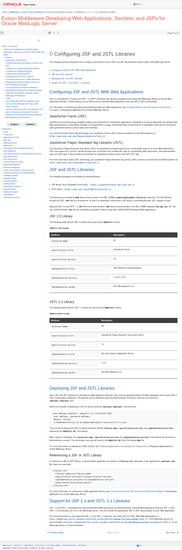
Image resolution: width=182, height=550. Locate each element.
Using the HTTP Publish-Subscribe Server (22, 93)
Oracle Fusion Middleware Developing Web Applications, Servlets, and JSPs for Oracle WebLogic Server (24, 52)
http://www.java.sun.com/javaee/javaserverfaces (76, 136)
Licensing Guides (10, 181)
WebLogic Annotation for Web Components (22, 82)
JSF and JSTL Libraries (62, 74)
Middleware (14, 12)
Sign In (138, 4)
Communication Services (13, 162)
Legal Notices (28, 545)
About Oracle (7, 545)
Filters (8, 98)
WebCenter (8, 145)
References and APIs (12, 197)
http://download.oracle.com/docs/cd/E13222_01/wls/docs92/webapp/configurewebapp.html (97, 519)
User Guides (8, 194)
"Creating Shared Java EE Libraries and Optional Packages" (137, 491)
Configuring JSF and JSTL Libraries (20, 76)
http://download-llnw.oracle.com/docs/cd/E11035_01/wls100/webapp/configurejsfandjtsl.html (118, 522)
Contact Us (17, 545)
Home (5, 12)
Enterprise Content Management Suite (18, 148)
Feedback (14, 124)
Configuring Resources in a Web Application (23, 79)
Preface (9, 57)
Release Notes (9, 183)
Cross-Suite (8, 134)
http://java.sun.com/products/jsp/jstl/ (86, 189)
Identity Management (12, 164)
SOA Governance (10, 159)
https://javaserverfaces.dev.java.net (110, 185)
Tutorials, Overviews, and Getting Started (19, 172)
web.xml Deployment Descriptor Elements (22, 112)
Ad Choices (82, 545)
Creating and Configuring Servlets (19, 71)
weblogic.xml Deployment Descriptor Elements (24, 114)
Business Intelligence (12, 167)
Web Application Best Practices (18, 117)
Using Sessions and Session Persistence (22, 87)
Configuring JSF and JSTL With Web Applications (74, 70)
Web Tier (7, 140)
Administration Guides (12, 186)
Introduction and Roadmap (16, 60)
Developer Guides (107, 12)
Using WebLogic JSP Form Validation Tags (22, 101)
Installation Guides (11, 175)
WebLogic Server (10, 142)
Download (30, 124)
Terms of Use (40, 545)
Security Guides (10, 189)
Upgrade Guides (10, 178)
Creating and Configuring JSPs (18, 73)
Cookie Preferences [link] (69, 545)
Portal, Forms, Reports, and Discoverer (18, 170)
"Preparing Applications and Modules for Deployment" (123, 446)
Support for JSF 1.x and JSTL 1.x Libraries (71, 82)
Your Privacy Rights (53, 545)
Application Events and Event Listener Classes (24, 90)
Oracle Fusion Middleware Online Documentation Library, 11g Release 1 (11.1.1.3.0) (59, 12)
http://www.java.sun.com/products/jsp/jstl (73, 163)
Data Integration (10, 151)
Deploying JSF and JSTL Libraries (67, 78)
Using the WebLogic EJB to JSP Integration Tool (24, 109)
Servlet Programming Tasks (16, 84)
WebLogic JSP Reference (16, 95)
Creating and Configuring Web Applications (23, 68)
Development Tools (11, 137)
